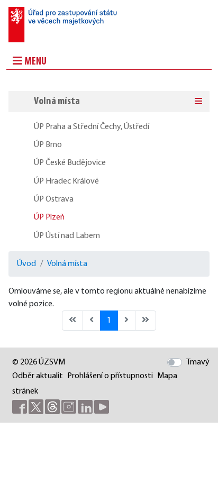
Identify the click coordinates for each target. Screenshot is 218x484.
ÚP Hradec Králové (66, 181)
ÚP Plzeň (49, 217)
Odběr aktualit (37, 376)
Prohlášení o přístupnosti (110, 376)
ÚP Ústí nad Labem (67, 236)
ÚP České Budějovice (70, 163)
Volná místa (57, 101)
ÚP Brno (48, 145)
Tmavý (198, 362)
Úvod (26, 264)
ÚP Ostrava (54, 199)
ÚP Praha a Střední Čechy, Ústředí (91, 127)
